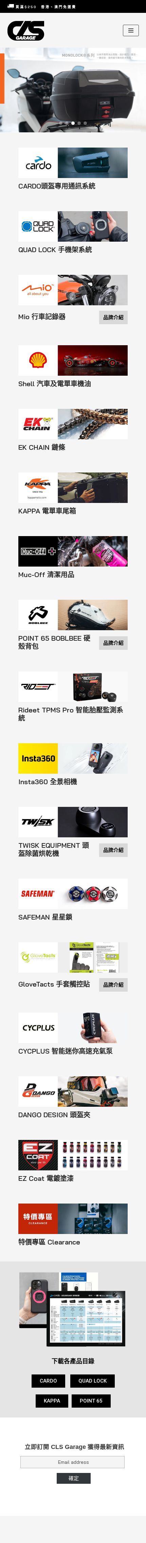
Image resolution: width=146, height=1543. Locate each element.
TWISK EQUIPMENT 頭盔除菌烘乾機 (53, 849)
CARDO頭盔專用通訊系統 (56, 186)
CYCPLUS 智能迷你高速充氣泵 (65, 1051)
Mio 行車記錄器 (42, 317)
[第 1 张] (60, 123)
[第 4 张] (79, 123)
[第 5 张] (85, 123)
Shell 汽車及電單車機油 (54, 384)
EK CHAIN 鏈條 (41, 447)
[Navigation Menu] (131, 30)
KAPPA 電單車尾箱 (47, 511)
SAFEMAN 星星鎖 (45, 917)
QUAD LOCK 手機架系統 (55, 250)
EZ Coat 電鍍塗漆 (46, 1178)
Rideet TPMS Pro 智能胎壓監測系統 (70, 714)
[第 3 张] (73, 123)
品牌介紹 (113, 317)
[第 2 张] (67, 123)
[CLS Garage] (27, 31)
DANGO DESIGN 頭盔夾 (54, 1115)
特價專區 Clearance (49, 1242)
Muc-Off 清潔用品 (46, 575)
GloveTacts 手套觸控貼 (54, 984)
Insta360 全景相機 (47, 782)
